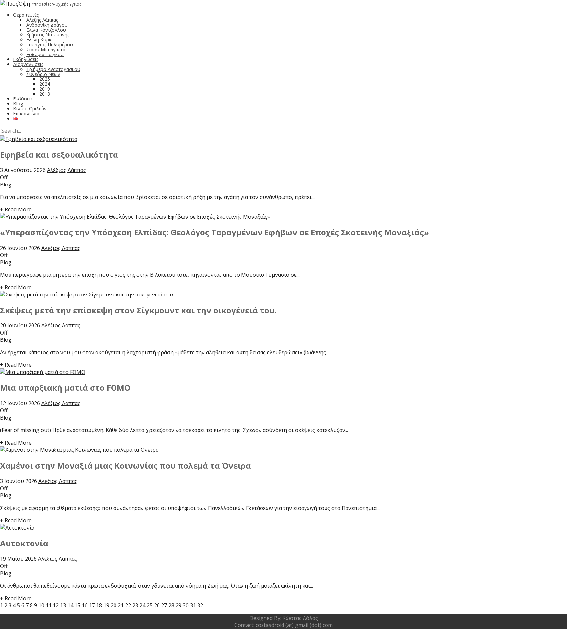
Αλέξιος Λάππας (66, 170)
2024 (44, 84)
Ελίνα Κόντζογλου (46, 30)
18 (99, 605)
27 (164, 605)
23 (135, 605)
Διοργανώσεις (28, 64)
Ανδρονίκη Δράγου (47, 25)
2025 (44, 79)
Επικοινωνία (26, 113)
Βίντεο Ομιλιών (30, 108)
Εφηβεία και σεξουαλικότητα (59, 154)
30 (186, 605)
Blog (18, 103)
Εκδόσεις (22, 99)
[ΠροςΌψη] (15, 3)
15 (77, 605)
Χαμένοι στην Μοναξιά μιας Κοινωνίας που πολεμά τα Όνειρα (125, 465)
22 (128, 605)
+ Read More (16, 209)
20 (113, 605)
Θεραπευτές (26, 15)
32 (200, 605)
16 (85, 605)
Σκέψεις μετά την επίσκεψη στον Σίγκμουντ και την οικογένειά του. (138, 310)
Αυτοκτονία (24, 543)
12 (56, 605)
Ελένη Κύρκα (40, 39)
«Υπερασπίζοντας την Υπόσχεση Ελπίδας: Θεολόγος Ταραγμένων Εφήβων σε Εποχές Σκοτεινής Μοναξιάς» (214, 232)
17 (92, 605)
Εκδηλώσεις (25, 59)
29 (178, 605)
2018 (44, 94)
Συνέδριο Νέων (43, 74)
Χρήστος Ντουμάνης (47, 35)
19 (106, 605)
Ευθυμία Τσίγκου (45, 54)
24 (142, 605)
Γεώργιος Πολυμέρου (49, 44)
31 (193, 605)
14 (70, 605)
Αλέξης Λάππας (42, 20)
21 (121, 605)
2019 (44, 89)
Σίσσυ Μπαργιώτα (45, 49)
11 (49, 605)
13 (63, 605)
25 (150, 605)
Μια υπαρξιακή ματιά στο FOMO (65, 387)
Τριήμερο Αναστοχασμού (53, 69)
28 (171, 605)
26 (157, 605)
